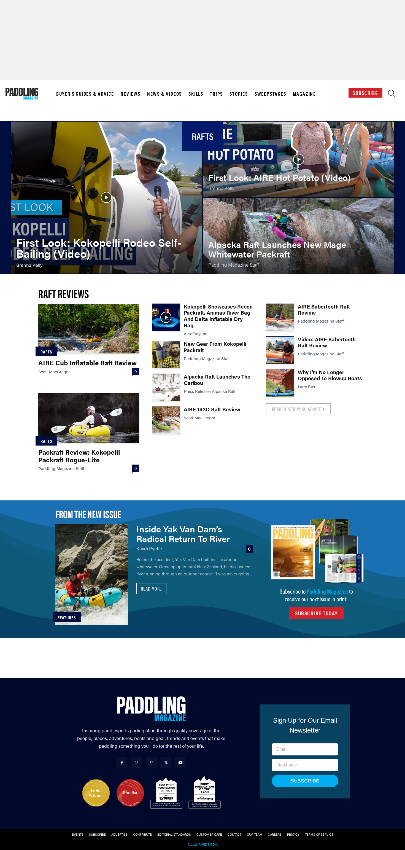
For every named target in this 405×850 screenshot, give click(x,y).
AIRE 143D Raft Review (212, 409)
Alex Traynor (195, 333)
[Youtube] (180, 762)
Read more (151, 588)
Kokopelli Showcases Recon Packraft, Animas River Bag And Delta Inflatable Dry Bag (218, 316)
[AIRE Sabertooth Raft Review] (280, 317)
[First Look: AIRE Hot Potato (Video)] (298, 159)
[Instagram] (136, 762)
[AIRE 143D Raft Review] (166, 420)
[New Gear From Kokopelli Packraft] (166, 354)
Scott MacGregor (54, 371)
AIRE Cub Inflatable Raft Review (87, 362)
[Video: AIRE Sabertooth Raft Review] (280, 350)
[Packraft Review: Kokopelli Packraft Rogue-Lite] (88, 418)
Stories (238, 93)
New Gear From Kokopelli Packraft (215, 347)
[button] (391, 94)
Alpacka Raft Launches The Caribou (217, 380)
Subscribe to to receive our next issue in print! (316, 595)
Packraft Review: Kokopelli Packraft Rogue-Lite (79, 455)
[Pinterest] (151, 762)
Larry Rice (307, 386)
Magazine (304, 93)
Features (67, 617)
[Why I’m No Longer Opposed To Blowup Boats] (280, 383)
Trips (216, 93)
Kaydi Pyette (149, 548)
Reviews (131, 93)
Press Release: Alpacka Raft (210, 391)
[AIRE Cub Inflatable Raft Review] (88, 328)
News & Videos (164, 93)
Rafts (46, 351)
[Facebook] (122, 762)
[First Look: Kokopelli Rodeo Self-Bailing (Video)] (106, 197)
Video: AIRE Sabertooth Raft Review (327, 342)
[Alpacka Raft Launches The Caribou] (166, 387)
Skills (195, 93)
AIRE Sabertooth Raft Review (324, 310)
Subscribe (365, 92)
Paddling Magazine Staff (61, 468)
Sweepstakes (270, 93)
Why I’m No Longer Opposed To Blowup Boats (330, 375)
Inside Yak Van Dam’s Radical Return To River (183, 533)
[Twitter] (166, 762)
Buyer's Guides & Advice (85, 93)
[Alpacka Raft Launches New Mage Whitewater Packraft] (298, 236)
